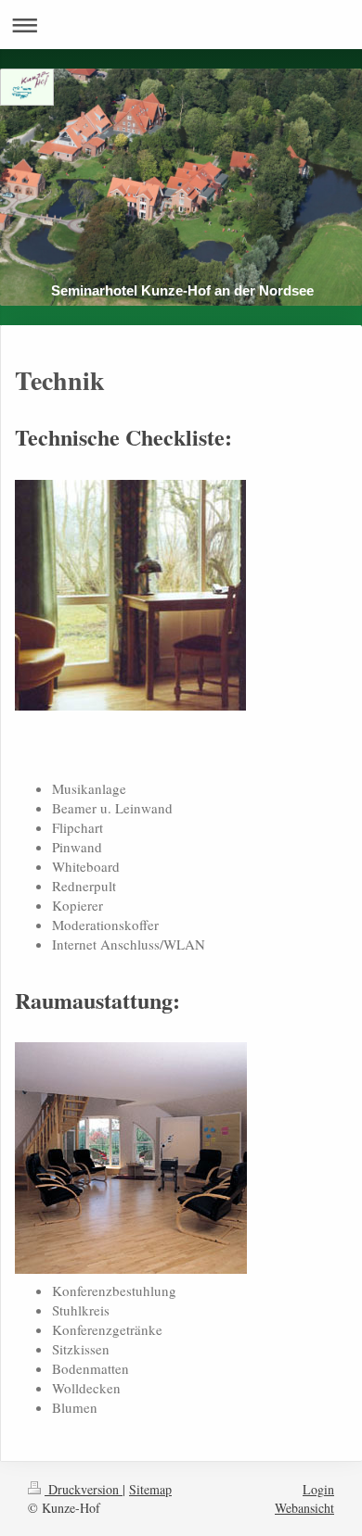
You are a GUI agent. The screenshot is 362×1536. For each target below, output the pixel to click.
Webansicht (304, 1508)
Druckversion (84, 1489)
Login (318, 1489)
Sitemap (150, 1489)
